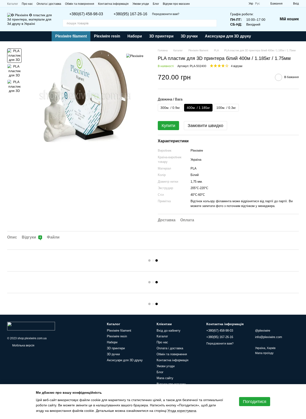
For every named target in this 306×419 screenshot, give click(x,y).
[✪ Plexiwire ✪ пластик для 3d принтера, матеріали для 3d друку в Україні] (31, 326)
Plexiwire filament (71, 36)
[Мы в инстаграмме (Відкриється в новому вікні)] (208, 3)
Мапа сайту (165, 378)
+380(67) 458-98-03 (86, 14)
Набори (134, 36)
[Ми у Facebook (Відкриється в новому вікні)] (196, 3)
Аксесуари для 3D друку (228, 36)
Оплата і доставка (49, 3)
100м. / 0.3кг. (226, 108)
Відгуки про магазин (176, 3)
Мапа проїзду (264, 353)
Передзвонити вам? (165, 14)
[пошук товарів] (213, 23)
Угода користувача (181, 411)
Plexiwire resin (107, 36)
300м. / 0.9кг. (170, 108)
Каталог (12, 3)
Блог (156, 3)
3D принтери (161, 36)
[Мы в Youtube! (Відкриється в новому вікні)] (202, 3)
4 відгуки (236, 66)
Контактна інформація (113, 3)
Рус (257, 3)
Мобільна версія (22, 345)
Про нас (27, 3)
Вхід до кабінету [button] (168, 330)
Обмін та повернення (79, 3)
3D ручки (189, 36)
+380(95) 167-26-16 (130, 14)
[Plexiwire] (135, 55)
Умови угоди (140, 3)
